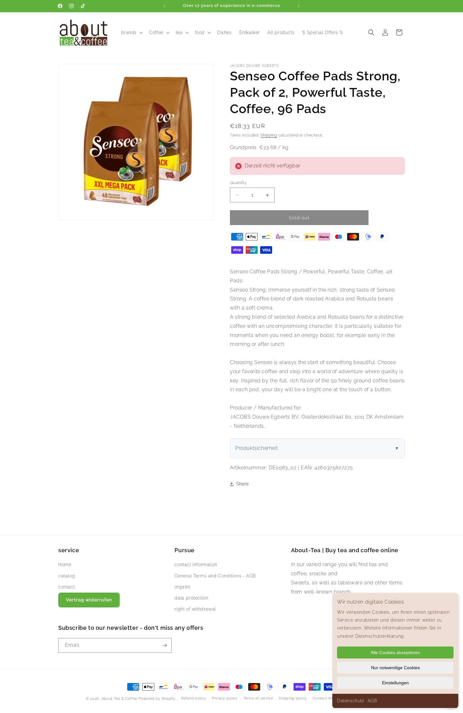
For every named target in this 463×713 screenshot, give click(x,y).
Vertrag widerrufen (89, 600)
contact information (195, 564)
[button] (131, 32)
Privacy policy (224, 698)
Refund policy (193, 698)
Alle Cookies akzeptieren (395, 652)
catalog (66, 575)
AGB (372, 700)
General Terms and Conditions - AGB (214, 575)
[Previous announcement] (164, 6)
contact (66, 586)
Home (64, 564)
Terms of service (258, 698)
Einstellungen (395, 682)
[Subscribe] (164, 645)
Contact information (331, 698)
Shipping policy (293, 698)
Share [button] (242, 483)
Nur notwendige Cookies (395, 667)
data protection (191, 597)
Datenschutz (350, 700)
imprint (182, 586)
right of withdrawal (195, 609)
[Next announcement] (299, 6)
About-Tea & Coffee (120, 699)
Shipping (268, 135)
